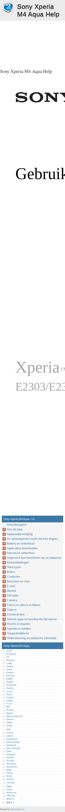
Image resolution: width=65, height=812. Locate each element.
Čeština (9, 666)
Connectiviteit (15, 614)
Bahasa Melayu (13, 742)
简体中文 (10, 799)
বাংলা (7, 657)
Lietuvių (9, 733)
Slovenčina (11, 764)
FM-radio (12, 595)
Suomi (9, 694)
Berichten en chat (18, 581)
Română (10, 757)
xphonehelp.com (17, 809)
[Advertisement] (32, 43)
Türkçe (9, 789)
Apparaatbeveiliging (20, 534)
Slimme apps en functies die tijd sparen (32, 619)
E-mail (11, 586)
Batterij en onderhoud (20, 543)
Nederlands (11, 745)
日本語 (9, 726)
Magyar (9, 713)
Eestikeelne (11, 685)
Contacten (13, 576)
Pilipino (9, 786)
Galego (9, 700)
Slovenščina (11, 767)
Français (10, 697)
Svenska (10, 779)
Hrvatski (10, 710)
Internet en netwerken (20, 553)
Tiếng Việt (10, 796)
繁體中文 (10, 802)
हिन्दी (8, 707)
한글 (8, 729)
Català (9, 663)
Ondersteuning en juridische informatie (31, 638)
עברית (9, 704)
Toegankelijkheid (18, 633)
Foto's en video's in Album (23, 605)
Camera (12, 600)
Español (9, 682)
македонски (11, 739)
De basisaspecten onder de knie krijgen (32, 538)
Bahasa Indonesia (14, 716)
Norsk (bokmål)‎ (13, 748)
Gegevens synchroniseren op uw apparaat (34, 557)
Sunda (9, 776)
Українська (11, 792)
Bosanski (10, 660)
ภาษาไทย (10, 783)
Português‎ (10, 754)
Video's (11, 609)
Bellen (11, 571)
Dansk (9, 669)
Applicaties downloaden (22, 548)
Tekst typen (14, 567)
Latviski (9, 736)
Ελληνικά (10, 676)
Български (11, 654)
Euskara (10, 688)
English (9, 679)
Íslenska (10, 719)
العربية (9, 650)
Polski (9, 751)
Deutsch (10, 672)
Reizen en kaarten (18, 623)
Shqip (8, 770)
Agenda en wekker (19, 628)
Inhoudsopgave (17, 524)
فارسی (9, 691)
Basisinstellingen (18, 562)
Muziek (11, 590)
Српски (9, 773)
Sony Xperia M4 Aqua (8, 7)
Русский (10, 760)
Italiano (9, 722)
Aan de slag (14, 529)
